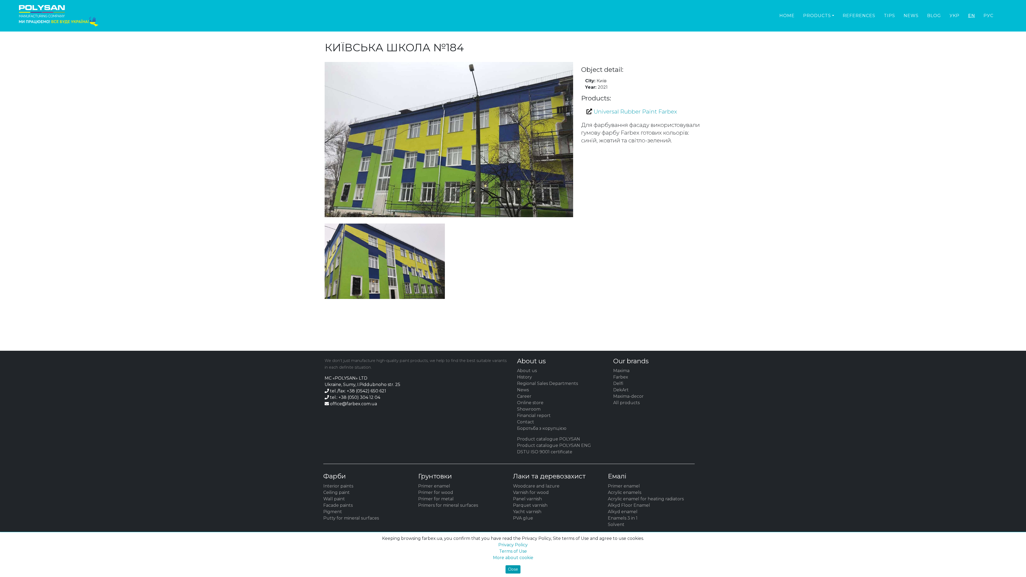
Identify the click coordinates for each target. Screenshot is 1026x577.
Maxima (621, 370)
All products (626, 402)
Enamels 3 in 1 (623, 518)
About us (527, 370)
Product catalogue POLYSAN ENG (554, 445)
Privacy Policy (513, 544)
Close (513, 569)
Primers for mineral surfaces (448, 505)
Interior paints (338, 486)
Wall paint (334, 498)
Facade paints (338, 505)
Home (787, 15)
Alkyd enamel (623, 511)
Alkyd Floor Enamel (629, 505)
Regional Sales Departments (547, 383)
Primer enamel (434, 486)
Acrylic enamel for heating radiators (646, 498)
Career (524, 396)
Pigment (332, 511)
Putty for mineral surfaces (351, 518)
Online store (530, 402)
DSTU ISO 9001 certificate (544, 451)
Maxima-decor (628, 396)
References (859, 15)
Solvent (616, 524)
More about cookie (513, 557)
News (911, 15)
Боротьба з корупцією (541, 428)
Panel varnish (527, 498)
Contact (525, 421)
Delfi (618, 383)
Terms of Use (513, 551)
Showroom (529, 409)
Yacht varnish (527, 511)
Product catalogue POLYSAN (548, 439)
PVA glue (523, 518)
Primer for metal (436, 498)
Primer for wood (435, 492)
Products (817, 15)
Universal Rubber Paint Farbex (634, 111)
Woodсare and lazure (536, 486)
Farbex (620, 377)
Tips (889, 15)
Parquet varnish (530, 505)
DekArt (621, 389)
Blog (934, 15)
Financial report (534, 415)
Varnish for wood (531, 492)
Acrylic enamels (624, 492)
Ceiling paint (336, 492)
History (524, 377)
